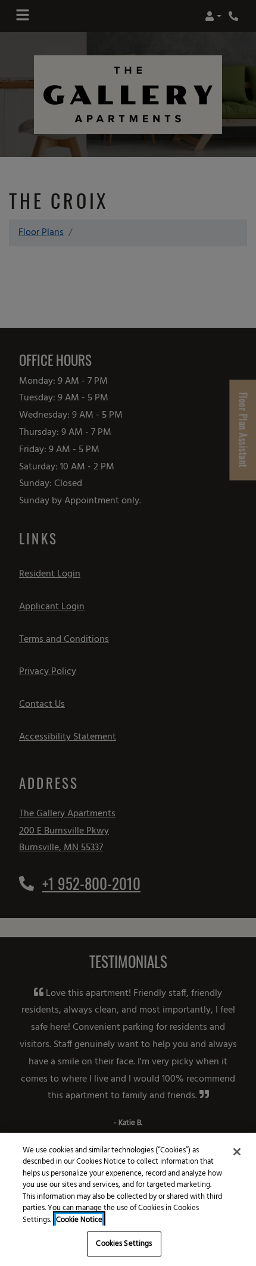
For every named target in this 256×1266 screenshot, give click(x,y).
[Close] (237, 1152)
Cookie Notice (79, 1220)
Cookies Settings (124, 1243)
